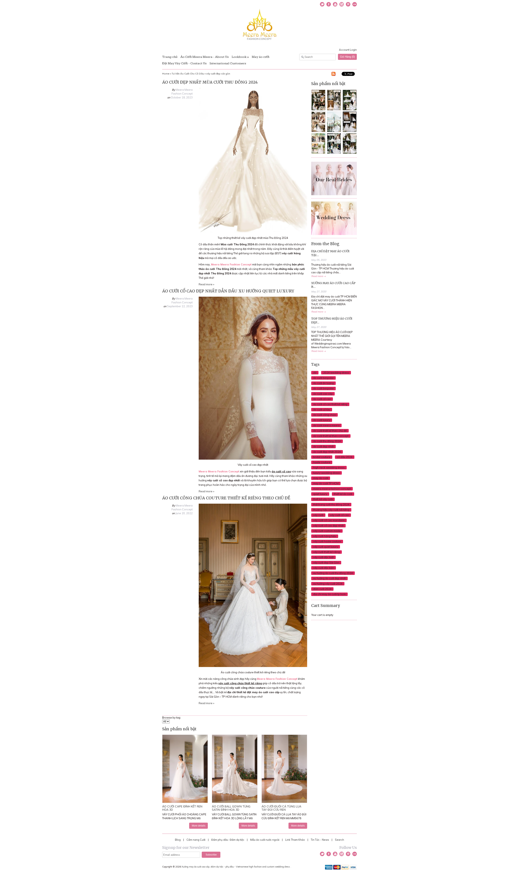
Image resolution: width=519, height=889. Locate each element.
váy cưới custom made (327, 530)
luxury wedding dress (326, 472)
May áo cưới (260, 57)
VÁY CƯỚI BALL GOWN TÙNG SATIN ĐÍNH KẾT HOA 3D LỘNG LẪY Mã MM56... (234, 818)
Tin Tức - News (320, 839)
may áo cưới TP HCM (326, 483)
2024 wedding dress (336, 372)
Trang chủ (169, 57)
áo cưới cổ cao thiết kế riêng (330, 404)
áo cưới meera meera (326, 425)
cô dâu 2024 (344, 457)
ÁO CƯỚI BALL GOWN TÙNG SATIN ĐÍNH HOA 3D (231, 808)
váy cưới (318, 515)
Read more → (318, 276)
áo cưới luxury (321, 420)
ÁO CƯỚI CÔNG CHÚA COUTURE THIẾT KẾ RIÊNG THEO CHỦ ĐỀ (226, 498)
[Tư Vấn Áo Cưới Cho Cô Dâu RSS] (333, 74)
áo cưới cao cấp (323, 393)
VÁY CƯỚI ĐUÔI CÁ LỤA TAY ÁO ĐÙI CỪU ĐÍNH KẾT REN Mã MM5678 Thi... (284, 818)
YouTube (335, 4)
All (314, 372)
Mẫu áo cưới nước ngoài (265, 839)
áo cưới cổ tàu (321, 409)
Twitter (322, 4)
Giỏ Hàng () (347, 56)
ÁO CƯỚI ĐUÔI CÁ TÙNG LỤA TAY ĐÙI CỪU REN (281, 808)
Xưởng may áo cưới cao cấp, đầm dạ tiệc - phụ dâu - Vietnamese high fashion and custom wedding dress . (237, 866)
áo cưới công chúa (324, 414)
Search (339, 839)
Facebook (328, 4)
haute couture (321, 462)
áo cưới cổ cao (322, 399)
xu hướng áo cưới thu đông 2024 (333, 573)
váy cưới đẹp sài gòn (218, 73)
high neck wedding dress (329, 467)
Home (165, 73)
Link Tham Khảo (295, 839)
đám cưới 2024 (322, 589)
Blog (178, 839)
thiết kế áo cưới (343, 494)
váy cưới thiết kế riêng (326, 552)
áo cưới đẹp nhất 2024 (327, 451)
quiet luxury (320, 494)
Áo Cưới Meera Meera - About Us (204, 57)
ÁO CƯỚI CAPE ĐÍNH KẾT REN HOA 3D (182, 808)
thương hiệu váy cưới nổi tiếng (331, 509)
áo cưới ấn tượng (323, 383)
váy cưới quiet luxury (325, 546)
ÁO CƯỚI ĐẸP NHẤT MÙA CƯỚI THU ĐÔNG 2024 (210, 82)
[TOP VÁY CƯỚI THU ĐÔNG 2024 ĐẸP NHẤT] (253, 231)
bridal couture (321, 457)
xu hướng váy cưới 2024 (327, 583)
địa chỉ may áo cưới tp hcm (329, 594)
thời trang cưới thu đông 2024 (331, 504)
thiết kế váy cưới (323, 499)
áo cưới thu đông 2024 (327, 441)
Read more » (206, 284)
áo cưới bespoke (323, 377)
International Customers (228, 63)
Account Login (348, 49)
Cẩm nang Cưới (196, 839)
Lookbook (239, 57)
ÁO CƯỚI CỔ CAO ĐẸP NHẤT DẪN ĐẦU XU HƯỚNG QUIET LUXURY (228, 291)
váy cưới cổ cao (339, 515)
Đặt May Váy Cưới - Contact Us (184, 63)
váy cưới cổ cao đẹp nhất (328, 525)
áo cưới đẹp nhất (323, 446)
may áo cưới (320, 478)
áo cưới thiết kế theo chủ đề (330, 430)
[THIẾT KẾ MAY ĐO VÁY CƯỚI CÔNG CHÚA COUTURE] (253, 666)
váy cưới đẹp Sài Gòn (326, 562)
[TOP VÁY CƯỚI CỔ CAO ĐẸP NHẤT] (253, 458)
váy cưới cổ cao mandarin (329, 520)
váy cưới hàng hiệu (324, 536)
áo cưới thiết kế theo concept (331, 435)
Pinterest (348, 4)
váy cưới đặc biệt (323, 557)
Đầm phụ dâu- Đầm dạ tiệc (227, 839)
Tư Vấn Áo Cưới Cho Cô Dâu (188, 73)
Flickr (354, 4)
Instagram (341, 4)
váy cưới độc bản (323, 567)
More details (198, 825)
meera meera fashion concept (332, 488)
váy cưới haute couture (327, 541)
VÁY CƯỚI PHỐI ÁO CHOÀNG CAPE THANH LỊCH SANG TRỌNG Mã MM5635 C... (184, 818)
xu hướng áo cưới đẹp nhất (329, 578)
